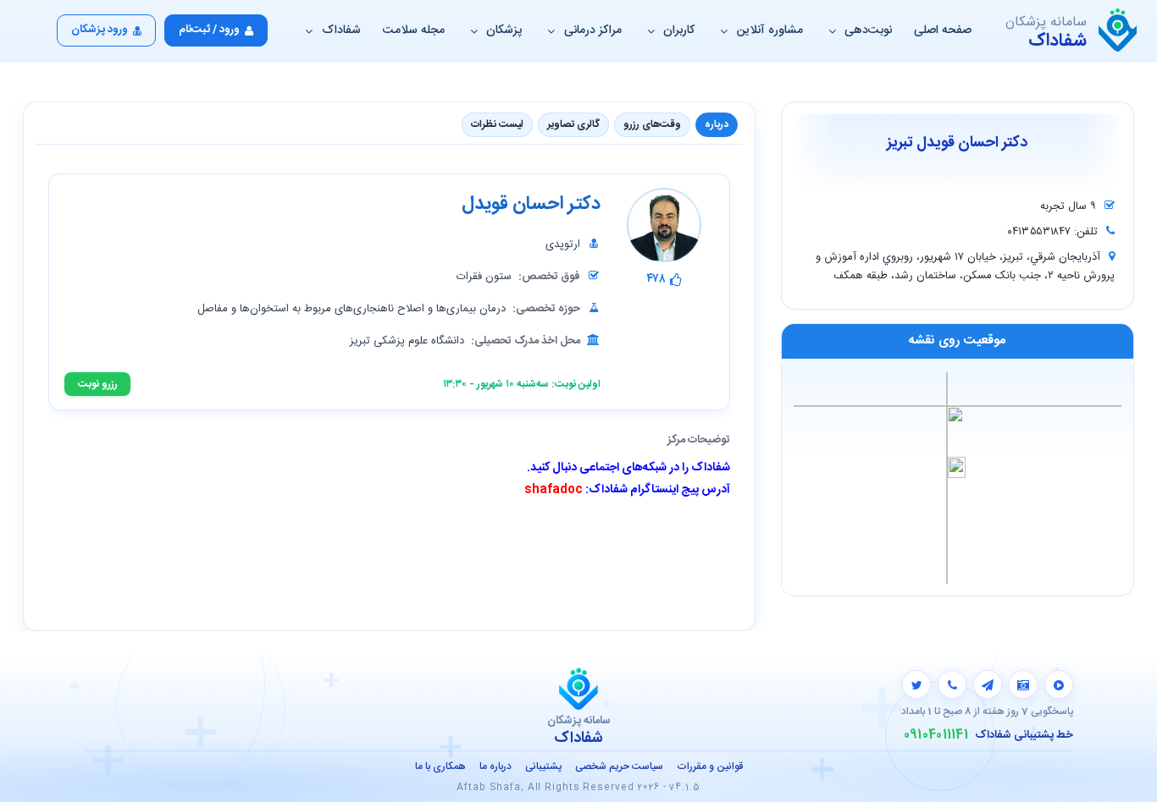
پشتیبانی (543, 766)
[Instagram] (1023, 684)
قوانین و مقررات (710, 766)
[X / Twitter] (916, 684)
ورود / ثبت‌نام (209, 29)
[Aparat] (1058, 684)
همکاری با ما (440, 766)
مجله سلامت (414, 30)
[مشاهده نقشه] (957, 477)
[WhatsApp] (952, 684)
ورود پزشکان (99, 29)
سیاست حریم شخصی (619, 766)
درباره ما (495, 766)
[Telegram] (987, 684)
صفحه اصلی (943, 30)
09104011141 (936, 735)
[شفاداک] (1117, 30)
